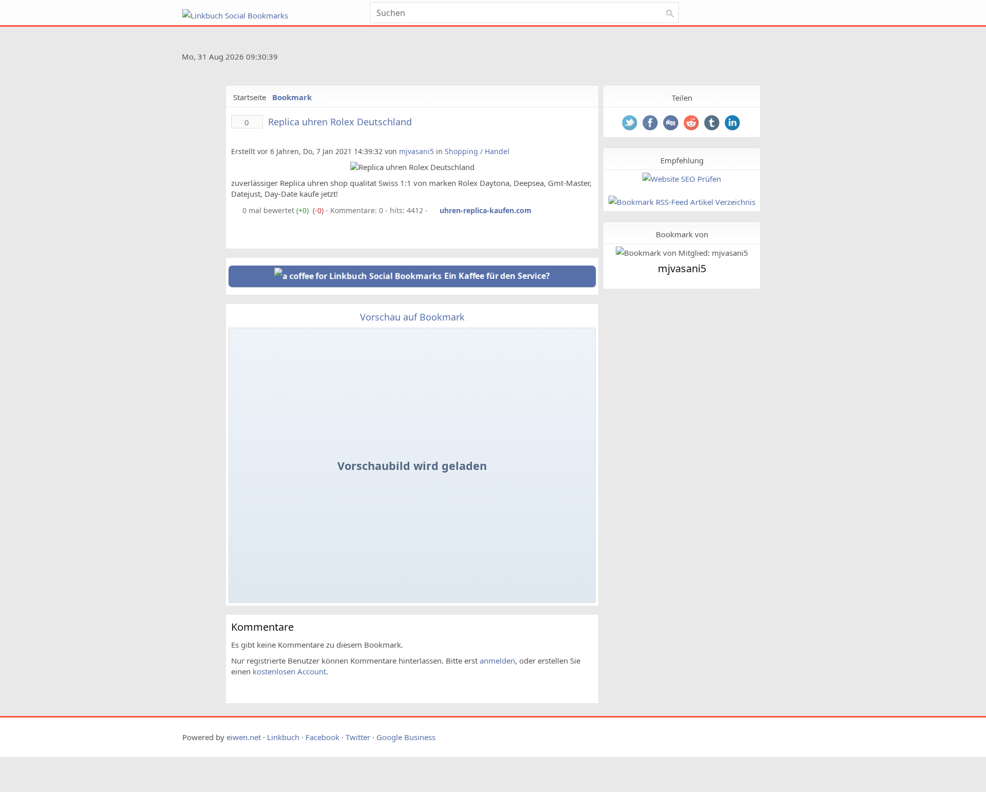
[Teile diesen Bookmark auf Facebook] (651, 124)
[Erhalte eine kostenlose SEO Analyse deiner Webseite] (681, 179)
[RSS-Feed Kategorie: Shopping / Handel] (235, 210)
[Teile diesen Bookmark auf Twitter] (630, 124)
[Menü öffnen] (712, 9)
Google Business (405, 737)
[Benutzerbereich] (756, 9)
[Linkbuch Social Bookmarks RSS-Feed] (775, 58)
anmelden (497, 660)
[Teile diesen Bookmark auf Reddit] (692, 124)
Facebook (322, 737)
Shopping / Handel (477, 151)
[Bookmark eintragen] (781, 9)
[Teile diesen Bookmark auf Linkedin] (733, 124)
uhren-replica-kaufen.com (486, 210)
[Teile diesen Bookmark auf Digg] (671, 124)
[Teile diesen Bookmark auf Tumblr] (713, 124)
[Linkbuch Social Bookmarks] (273, 15)
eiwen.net (243, 737)
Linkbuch (283, 737)
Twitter (358, 737)
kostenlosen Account (289, 671)
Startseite (249, 97)
